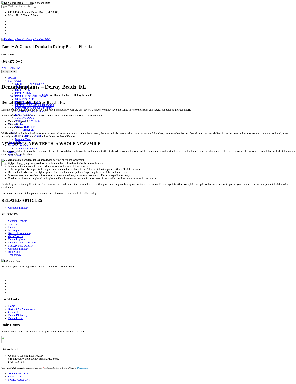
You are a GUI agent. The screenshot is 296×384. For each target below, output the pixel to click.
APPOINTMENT (11, 68)
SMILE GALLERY (19, 379)
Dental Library (16, 318)
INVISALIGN (23, 93)
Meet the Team (23, 139)
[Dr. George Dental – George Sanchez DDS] (26, 39)
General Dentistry (17, 220)
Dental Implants (16, 239)
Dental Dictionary (18, 315)
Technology (14, 254)
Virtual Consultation (26, 148)
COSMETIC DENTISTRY (30, 111)
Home (11, 305)
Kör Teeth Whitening (19, 233)
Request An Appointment (22, 309)
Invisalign (13, 230)
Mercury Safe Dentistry (21, 245)
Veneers (12, 224)
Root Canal (14, 251)
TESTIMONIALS (25, 130)
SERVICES (14, 80)
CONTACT (14, 376)
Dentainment (82, 368)
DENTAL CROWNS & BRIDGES (34, 105)
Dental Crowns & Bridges (22, 242)
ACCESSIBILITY (18, 373)
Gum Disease (15, 236)
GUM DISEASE (24, 99)
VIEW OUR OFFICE (27, 126)
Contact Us (14, 312)
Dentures (13, 227)
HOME (12, 77)
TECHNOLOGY (24, 117)
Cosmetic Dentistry (18, 207)
